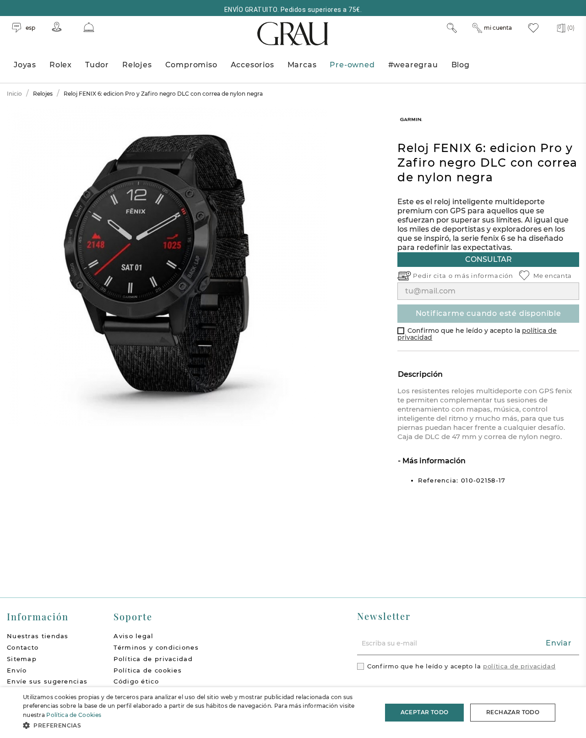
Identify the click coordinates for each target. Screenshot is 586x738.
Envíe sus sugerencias (47, 681)
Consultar (488, 259)
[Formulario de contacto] (88, 27)
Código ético (136, 681)
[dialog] (293, 712)
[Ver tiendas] (57, 27)
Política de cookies (148, 670)
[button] (197, 725)
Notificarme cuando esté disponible (488, 313)
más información (484, 275)
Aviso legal (133, 636)
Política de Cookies (73, 714)
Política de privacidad (153, 658)
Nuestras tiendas (38, 636)
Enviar (559, 643)
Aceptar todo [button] (425, 712)
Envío (17, 670)
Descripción (420, 374)
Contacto (22, 647)
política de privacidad (519, 666)
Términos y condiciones (156, 647)
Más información (433, 460)
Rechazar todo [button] (512, 712)
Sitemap (22, 658)
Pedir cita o (434, 275)
